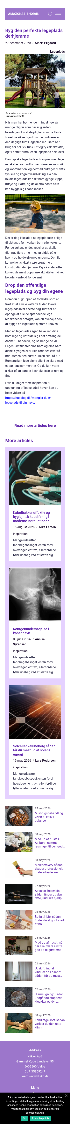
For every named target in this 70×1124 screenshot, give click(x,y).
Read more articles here (35, 425)
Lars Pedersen (45, 760)
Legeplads (57, 51)
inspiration (20, 534)
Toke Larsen (47, 527)
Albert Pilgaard (45, 43)
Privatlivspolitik (40, 1118)
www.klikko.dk (38, 1076)
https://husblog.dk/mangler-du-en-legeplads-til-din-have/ (28, 400)
